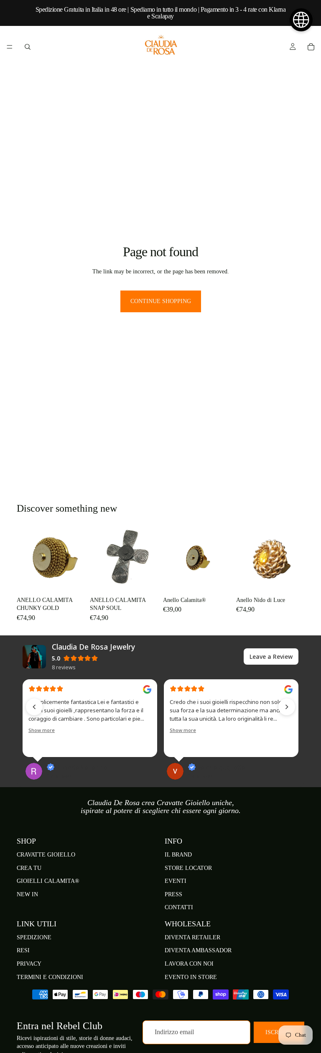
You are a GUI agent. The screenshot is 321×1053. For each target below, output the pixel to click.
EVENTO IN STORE (191, 977)
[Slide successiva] (222, 558)
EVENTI (175, 881)
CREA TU (29, 868)
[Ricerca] (27, 47)
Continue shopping (160, 301)
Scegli (225, 579)
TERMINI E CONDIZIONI (50, 977)
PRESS (173, 894)
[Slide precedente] (172, 558)
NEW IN (27, 894)
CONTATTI (179, 907)
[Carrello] (311, 47)
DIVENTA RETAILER (192, 937)
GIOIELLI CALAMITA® (48, 881)
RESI (23, 950)
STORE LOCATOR (188, 868)
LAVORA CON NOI (189, 964)
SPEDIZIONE (34, 937)
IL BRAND (178, 855)
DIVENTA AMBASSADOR (198, 950)
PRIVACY (29, 964)
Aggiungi (152, 579)
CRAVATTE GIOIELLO (46, 855)
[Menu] (9, 46)
